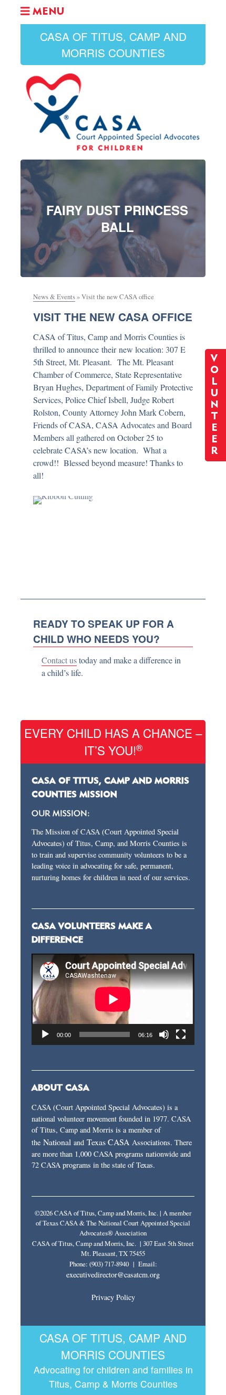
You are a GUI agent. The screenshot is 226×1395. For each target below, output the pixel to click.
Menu (46, 12)
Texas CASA (108, 1141)
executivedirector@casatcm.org (113, 1275)
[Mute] (164, 1034)
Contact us (59, 659)
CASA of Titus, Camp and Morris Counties (113, 44)
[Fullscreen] (181, 1034)
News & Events (54, 296)
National (58, 1141)
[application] (113, 999)
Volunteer (215, 405)
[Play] (45, 1034)
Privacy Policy (113, 1297)
